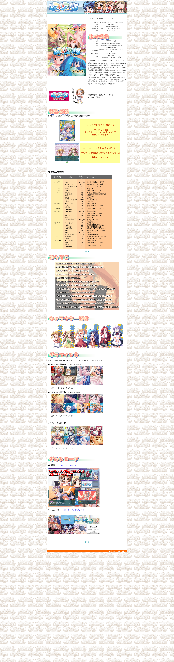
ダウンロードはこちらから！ (67, 465)
